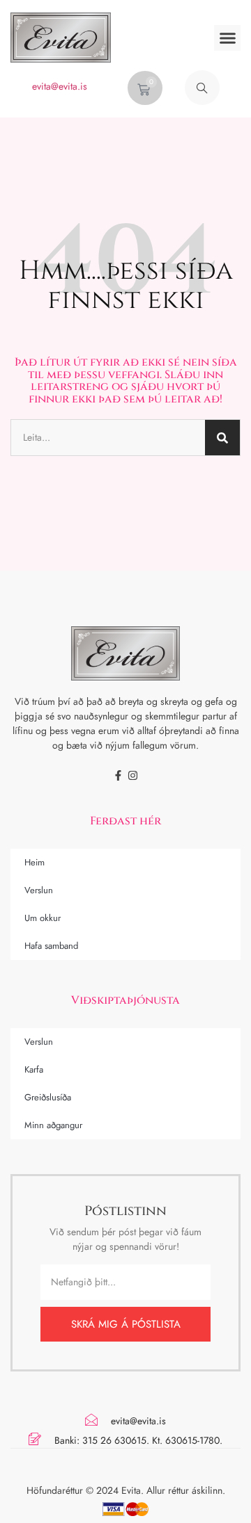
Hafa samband (51, 945)
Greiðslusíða (47, 1097)
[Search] (222, 437)
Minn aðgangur (53, 1125)
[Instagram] (133, 775)
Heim (34, 862)
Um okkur (42, 918)
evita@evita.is (59, 86)
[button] (227, 38)
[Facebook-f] (118, 775)
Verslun (38, 890)
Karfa (33, 1069)
